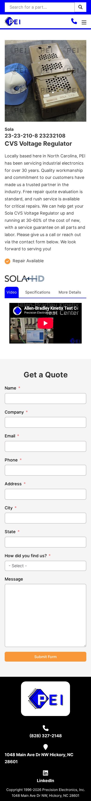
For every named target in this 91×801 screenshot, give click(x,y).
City (9, 507)
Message (14, 579)
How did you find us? (26, 555)
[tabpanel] (45, 323)
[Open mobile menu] (84, 22)
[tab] (12, 292)
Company (14, 412)
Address (13, 483)
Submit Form (45, 656)
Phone (11, 459)
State (10, 531)
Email (10, 435)
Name (10, 388)
